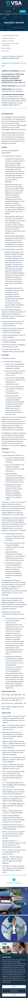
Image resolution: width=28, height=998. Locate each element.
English (9, 11)
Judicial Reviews (6, 48)
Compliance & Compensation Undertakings (10, 44)
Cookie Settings (14, 991)
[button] (14, 8)
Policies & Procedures (8, 38)
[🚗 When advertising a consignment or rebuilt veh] (14, 928)
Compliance (5, 56)
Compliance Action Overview (10, 35)
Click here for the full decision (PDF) (14, 875)
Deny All (14, 995)
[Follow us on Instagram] (14, 879)
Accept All (14, 986)
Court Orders (5, 51)
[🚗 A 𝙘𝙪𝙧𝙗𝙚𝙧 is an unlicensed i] (14, 901)
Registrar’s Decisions (8, 41)
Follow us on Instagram (14, 883)
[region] (14, 976)
